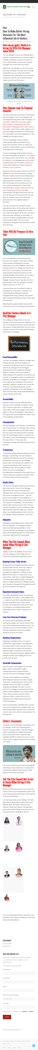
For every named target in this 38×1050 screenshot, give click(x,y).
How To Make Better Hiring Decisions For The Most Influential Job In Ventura (16, 34)
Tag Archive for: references (14, 14)
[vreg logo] (16, 7)
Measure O (23, 155)
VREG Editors (29, 41)
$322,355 (24, 696)
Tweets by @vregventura (11, 1030)
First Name (7, 969)
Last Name (6, 978)
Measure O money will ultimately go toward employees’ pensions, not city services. (18, 165)
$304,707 (6, 689)
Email (5, 986)
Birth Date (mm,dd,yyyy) (11, 995)
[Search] (28, 7)
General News (7, 943)
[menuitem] (28, 7)
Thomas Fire (30, 268)
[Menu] (32, 7)
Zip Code (6, 1003)
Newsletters (19, 41)
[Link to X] (33, 1045)
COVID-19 (9, 270)
